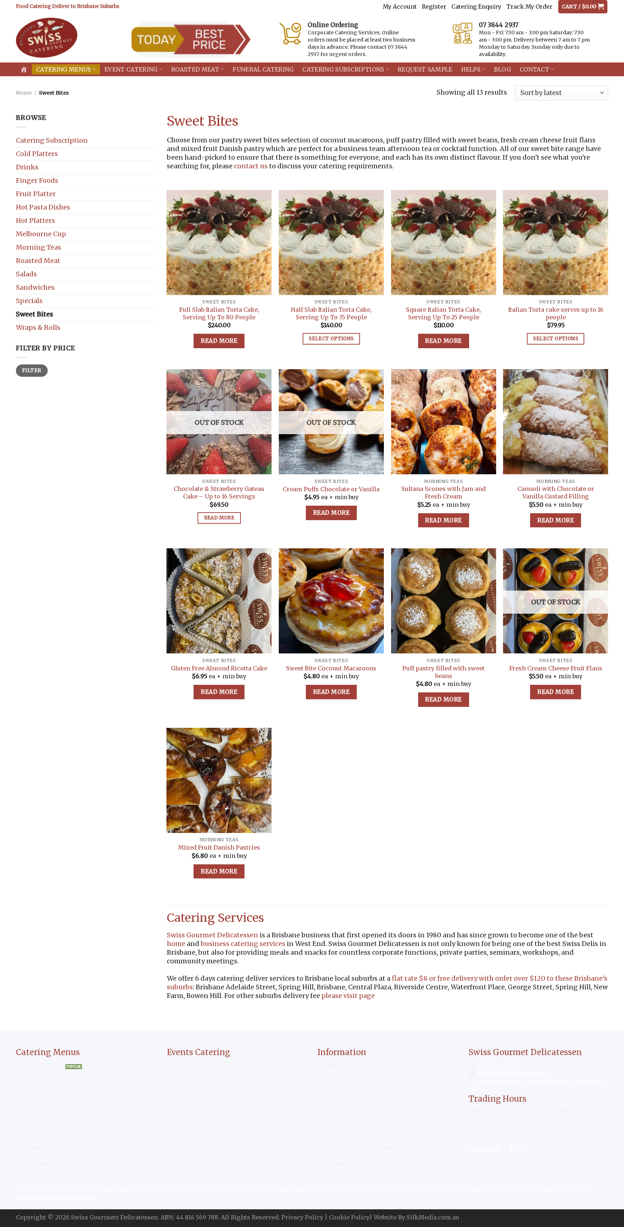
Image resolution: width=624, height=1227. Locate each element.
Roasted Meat (195, 69)
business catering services (243, 943)
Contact (534, 69)
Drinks (27, 167)
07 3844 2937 (497, 1064)
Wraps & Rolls (38, 327)
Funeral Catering (263, 69)
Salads (26, 274)
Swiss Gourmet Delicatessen (212, 935)
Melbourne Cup (41, 234)
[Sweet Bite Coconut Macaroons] (331, 600)
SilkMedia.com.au (433, 1217)
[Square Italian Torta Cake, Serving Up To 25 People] (443, 242)
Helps (471, 69)
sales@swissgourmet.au (515, 1073)
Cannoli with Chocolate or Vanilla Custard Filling (555, 492)
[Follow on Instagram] (525, 1147)
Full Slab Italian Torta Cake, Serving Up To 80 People (219, 313)
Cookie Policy (349, 1217)
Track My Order (529, 6)
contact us (251, 166)
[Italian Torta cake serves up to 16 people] (555, 242)
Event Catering (130, 69)
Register (434, 6)
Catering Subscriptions (343, 69)
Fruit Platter (36, 194)
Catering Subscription (52, 140)
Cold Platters (37, 154)
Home (24, 93)
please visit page (348, 995)
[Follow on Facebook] (510, 1147)
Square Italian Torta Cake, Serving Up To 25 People (443, 313)
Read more (219, 340)
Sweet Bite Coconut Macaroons (331, 668)
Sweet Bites (34, 314)
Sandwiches (35, 287)
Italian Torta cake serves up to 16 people (555, 313)
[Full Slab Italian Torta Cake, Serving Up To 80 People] (219, 242)
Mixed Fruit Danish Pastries (219, 847)
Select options (331, 339)
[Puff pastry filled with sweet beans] (443, 600)
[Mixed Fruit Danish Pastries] (219, 780)
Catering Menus (63, 69)
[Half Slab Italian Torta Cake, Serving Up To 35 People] (331, 242)
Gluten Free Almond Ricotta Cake (219, 668)
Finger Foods (37, 180)
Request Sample (425, 69)
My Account (400, 6)
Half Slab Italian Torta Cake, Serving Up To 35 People (331, 313)
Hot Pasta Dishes (43, 207)
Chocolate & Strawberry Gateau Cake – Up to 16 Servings (219, 492)
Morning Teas (38, 247)
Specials (29, 301)
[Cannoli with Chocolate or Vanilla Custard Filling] (555, 421)
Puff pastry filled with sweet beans (443, 672)
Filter (31, 370)
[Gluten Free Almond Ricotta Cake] (219, 600)
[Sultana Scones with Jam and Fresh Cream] (443, 421)
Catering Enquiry (476, 6)
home (176, 943)
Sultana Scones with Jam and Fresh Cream (443, 492)
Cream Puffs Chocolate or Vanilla (331, 489)
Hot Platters (35, 220)
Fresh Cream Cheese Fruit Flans (555, 668)
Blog (502, 69)
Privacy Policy (302, 1217)
